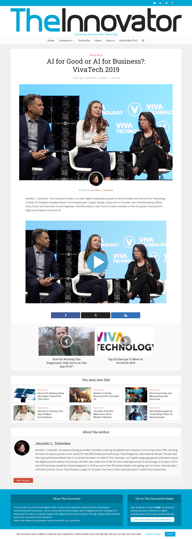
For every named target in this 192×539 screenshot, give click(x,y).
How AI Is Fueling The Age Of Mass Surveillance (50, 414)
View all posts (23, 480)
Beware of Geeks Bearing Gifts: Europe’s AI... (106, 396)
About (98, 40)
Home (50, 40)
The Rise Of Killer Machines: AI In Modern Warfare (103, 414)
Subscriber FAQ (128, 40)
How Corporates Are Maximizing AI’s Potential (160, 396)
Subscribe (84, 40)
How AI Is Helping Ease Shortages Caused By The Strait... (51, 396)
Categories (65, 40)
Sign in (110, 40)
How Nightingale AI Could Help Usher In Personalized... (161, 414)
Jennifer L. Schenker (98, 78)
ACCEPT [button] (170, 534)
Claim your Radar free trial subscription (152, 519)
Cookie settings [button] (153, 533)
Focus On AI (96, 55)
